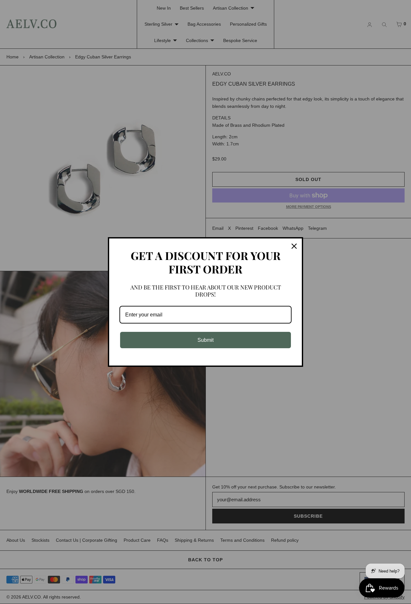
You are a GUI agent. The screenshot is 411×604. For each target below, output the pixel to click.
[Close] (294, 246)
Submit (205, 340)
